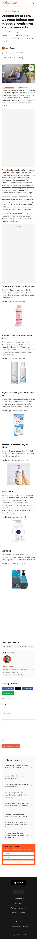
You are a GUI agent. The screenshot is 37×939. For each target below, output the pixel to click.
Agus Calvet (10, 48)
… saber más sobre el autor (13, 675)
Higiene (31, 646)
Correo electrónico (7, 713)
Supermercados (20, 646)
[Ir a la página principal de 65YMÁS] (9, 3)
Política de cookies (18, 912)
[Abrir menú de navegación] (33, 3)
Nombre (4, 704)
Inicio (3, 32)
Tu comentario (6, 722)
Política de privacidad (18, 908)
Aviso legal (18, 903)
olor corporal (8, 88)
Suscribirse (18, 862)
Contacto (18, 917)
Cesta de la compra (11, 11)
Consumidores (7, 646)
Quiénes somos (18, 899)
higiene (8, 170)
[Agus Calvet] (3, 48)
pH (8, 204)
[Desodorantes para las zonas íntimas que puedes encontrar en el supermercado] (31, 68)
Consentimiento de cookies (18, 927)
